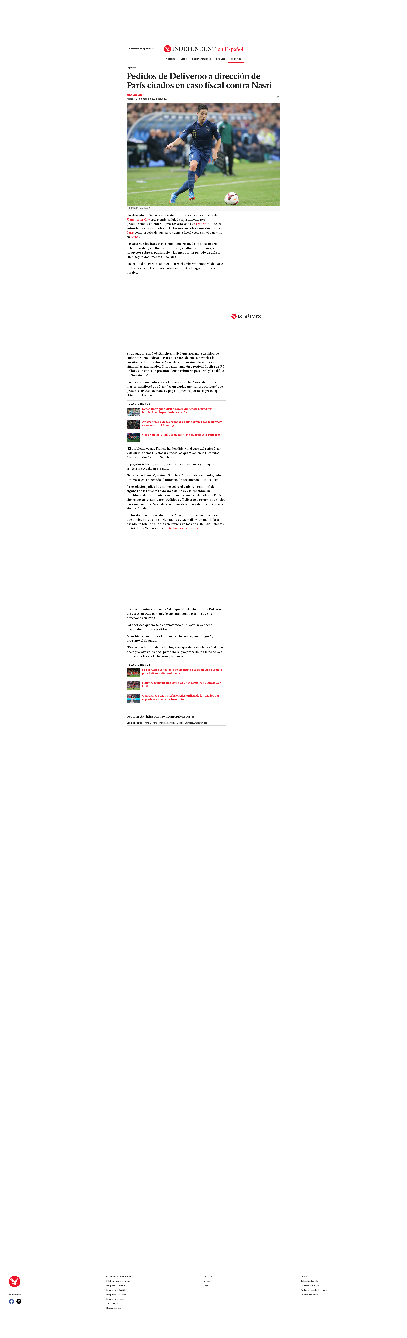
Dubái (135, 237)
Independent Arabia (115, 1286)
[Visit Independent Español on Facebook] (11, 1301)
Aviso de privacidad (310, 1281)
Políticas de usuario (310, 1286)
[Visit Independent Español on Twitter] (18, 1301)
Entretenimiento (201, 58)
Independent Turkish (116, 1290)
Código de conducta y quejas (314, 1290)
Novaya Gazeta (113, 1308)
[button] (141, 49)
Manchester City (138, 219)
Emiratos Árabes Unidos (181, 528)
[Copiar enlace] (277, 97)
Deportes (235, 58)
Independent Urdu (115, 1299)
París (130, 232)
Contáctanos (15, 1294)
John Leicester (135, 95)
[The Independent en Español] (203, 48)
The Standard (112, 1304)
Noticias (170, 58)
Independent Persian (116, 1295)
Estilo (183, 58)
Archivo (207, 1281)
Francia (201, 224)
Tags (206, 1286)
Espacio (220, 58)
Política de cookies (310, 1295)
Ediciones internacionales (118, 1281)
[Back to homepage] (57, 1281)
